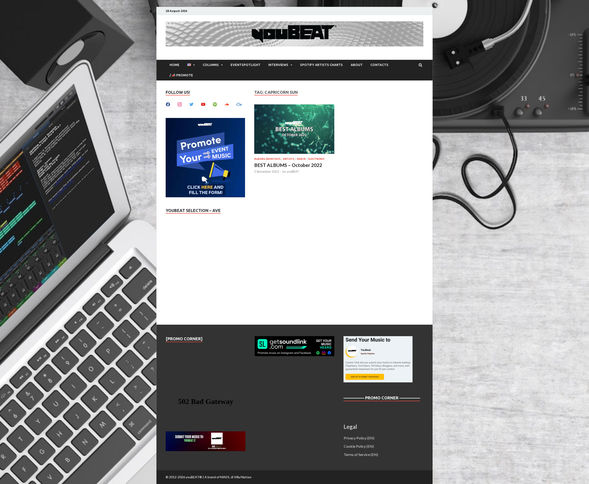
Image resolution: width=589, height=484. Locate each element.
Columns (211, 65)
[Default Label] (203, 104)
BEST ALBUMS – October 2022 (288, 165)
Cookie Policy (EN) (359, 446)
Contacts (379, 65)
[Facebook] (168, 104)
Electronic (316, 159)
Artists (288, 159)
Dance (301, 159)
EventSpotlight (245, 65)
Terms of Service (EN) (361, 454)
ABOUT (357, 65)
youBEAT (293, 171)
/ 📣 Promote (181, 75)
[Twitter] (191, 104)
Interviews (278, 65)
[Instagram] (179, 104)
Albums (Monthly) (267, 159)
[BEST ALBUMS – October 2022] (294, 129)
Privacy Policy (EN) (359, 438)
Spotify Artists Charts (321, 65)
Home (174, 65)
